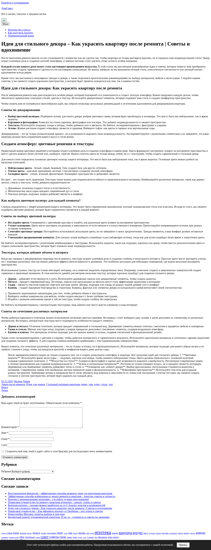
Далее (4, 390)
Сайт (4, 445)
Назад (4, 387)
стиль (104, 384)
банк (9, 533)
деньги (36, 533)
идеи (97, 384)
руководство (14, 537)
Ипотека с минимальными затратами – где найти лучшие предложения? (48, 499)
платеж (158, 533)
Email (5, 439)
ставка (69, 537)
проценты (173, 533)
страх (80, 537)
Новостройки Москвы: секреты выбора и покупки (36, 514)
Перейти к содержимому (15, 2)
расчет (192, 533)
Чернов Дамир (22, 381)
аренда (4, 533)
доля (65, 533)
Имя (4, 432)
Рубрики (6, 471)
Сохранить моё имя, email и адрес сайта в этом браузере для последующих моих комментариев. (59, 451)
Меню (5, 24)
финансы (102, 537)
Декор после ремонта (13, 384)
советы (54, 537)
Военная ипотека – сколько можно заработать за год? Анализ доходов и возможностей (56, 505)
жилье (81, 533)
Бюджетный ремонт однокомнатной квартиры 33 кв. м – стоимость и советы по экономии (59, 517)
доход (75, 533)
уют (110, 384)
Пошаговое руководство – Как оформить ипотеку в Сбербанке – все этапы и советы (55, 511)
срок (63, 537)
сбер (21, 537)
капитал (115, 533)
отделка (152, 533)
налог (145, 533)
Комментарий (10, 427)
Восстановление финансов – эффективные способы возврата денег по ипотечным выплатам (60, 493)
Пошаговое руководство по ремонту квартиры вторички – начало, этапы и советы (54, 502)
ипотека (103, 532)
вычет (29, 533)
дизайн (43, 533)
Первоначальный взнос (21, 35)
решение (4, 537)
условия (90, 537)
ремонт (200, 532)
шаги (116, 537)
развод (186, 533)
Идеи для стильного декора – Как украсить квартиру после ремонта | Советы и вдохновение (60, 508)
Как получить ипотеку (20, 32)
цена (110, 537)
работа (180, 533)
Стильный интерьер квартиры (63, 384)
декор (84, 384)
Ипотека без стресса (19, 29)
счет (84, 537)
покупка (165, 533)
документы (51, 533)
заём (88, 533)
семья (37, 537)
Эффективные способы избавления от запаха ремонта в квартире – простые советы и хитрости (61, 496)
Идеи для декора (35, 384)
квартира (125, 532)
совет (44, 537)
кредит (138, 532)
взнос (16, 533)
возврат (23, 533)
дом (91, 384)
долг (60, 532)
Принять (183, 545)
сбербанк (30, 537)
